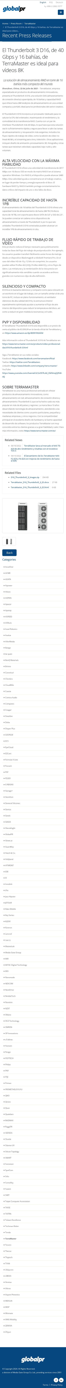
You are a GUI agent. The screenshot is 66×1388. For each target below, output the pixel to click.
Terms (45, 1385)
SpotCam (9, 1170)
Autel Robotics (11, 629)
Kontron (8, 927)
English (43, 2)
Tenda (8, 1232)
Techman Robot (12, 1226)
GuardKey (9, 846)
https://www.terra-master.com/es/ (40, 430)
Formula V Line (11, 759)
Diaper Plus (10, 728)
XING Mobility (11, 1319)
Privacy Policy (56, 1385)
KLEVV (7, 921)
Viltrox (8, 1288)
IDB (6, 871)
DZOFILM (9, 735)
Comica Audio (11, 697)
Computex (9, 703)
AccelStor (9, 567)
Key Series (9, 915)
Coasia (8, 691)
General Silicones (12, 803)
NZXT (7, 1008)
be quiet (8, 654)
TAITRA (8, 1213)
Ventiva (8, 1282)
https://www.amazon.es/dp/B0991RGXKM (24, 333)
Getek (7, 815)
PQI (6, 1077)
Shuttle (8, 1139)
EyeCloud (9, 747)
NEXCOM (9, 983)
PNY (7, 1070)
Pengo (8, 1052)
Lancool (8, 934)
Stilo (7, 1176)
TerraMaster (30, 23)
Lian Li (8, 940)
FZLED (8, 778)
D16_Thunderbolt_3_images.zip (25, 477)
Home (5, 23)
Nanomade (10, 977)
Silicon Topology (12, 1151)
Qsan (7, 1108)
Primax (8, 1083)
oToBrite (9, 1039)
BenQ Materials (12, 660)
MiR (6, 958)
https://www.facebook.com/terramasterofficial (33, 358)
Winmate (9, 1313)
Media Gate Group (13, 952)
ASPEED (8, 616)
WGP (7, 1307)
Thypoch (8, 1257)
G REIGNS (9, 784)
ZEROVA (8, 1325)
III (6, 878)
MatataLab (9, 946)
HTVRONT (9, 865)
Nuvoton (8, 1002)
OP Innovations (11, 1033)
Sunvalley (9, 1182)
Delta (7, 722)
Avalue (8, 635)
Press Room (16, 23)
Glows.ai (8, 840)
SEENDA (8, 1133)
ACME (7, 573)
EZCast (8, 753)
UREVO (8, 1276)
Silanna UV (9, 1145)
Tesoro (8, 1245)
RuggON (8, 1126)
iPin (6, 890)
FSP (6, 772)
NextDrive (9, 990)
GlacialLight (10, 828)
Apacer (8, 604)
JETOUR (8, 902)
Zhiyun (8, 1332)
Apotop (8, 610)
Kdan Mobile (10, 909)
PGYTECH (9, 1058)
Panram (8, 1046)
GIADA (8, 822)
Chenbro (9, 679)
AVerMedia (10, 641)
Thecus (8, 1251)
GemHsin (9, 797)
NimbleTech (10, 996)
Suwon (8, 1189)
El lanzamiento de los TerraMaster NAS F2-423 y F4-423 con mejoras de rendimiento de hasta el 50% (35, 458)
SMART (8, 1157)
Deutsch (59, 2)
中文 (51, 2)
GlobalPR (9, 834)
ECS (7, 741)
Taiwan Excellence (13, 1220)
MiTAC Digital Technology (16, 965)
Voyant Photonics (12, 1294)
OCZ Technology (12, 1021)
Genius (8, 809)
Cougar (8, 710)
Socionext (9, 1164)
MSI (6, 971)
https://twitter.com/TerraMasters (25, 362)
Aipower (8, 585)
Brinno (8, 666)
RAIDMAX (9, 1120)
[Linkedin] (61, 1380)
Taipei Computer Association (17, 1201)
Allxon (7, 591)
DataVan (9, 716)
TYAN (7, 1263)
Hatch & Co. (10, 853)
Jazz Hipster (10, 896)
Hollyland (9, 859)
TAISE (7, 1207)
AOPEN (8, 598)
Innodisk (8, 884)
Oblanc (8, 1014)
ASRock (8, 623)
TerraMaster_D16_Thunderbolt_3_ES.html (30, 487)
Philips (8, 1064)
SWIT (7, 1195)
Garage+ (9, 791)
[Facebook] (56, 1380)
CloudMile (9, 685)
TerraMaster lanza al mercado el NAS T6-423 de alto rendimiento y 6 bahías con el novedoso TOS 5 (36, 448)
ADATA (8, 579)
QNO (7, 1095)
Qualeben (9, 1114)
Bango (8, 647)
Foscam (8, 766)
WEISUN (8, 1301)
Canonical (9, 672)
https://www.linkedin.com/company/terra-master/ (34, 365)
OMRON (8, 1027)
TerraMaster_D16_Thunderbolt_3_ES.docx (30, 482)
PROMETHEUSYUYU (13, 1089)
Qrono (8, 1102)
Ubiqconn (9, 1269)
